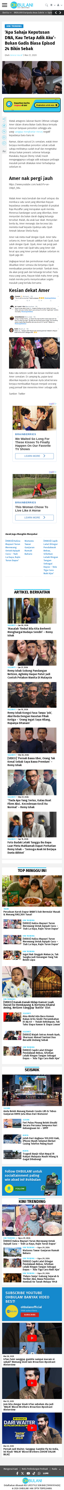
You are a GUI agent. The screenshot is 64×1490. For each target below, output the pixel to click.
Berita (25, 1135)
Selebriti (12, 625)
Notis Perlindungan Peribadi (35, 1469)
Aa (4, 151)
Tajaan (6, 909)
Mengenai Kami (11, 1469)
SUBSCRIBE (29, 1314)
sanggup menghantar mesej (29, 131)
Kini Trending (14, 26)
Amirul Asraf (16, 55)
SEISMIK (6, 1108)
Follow (20, 1188)
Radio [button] (54, 1469)
